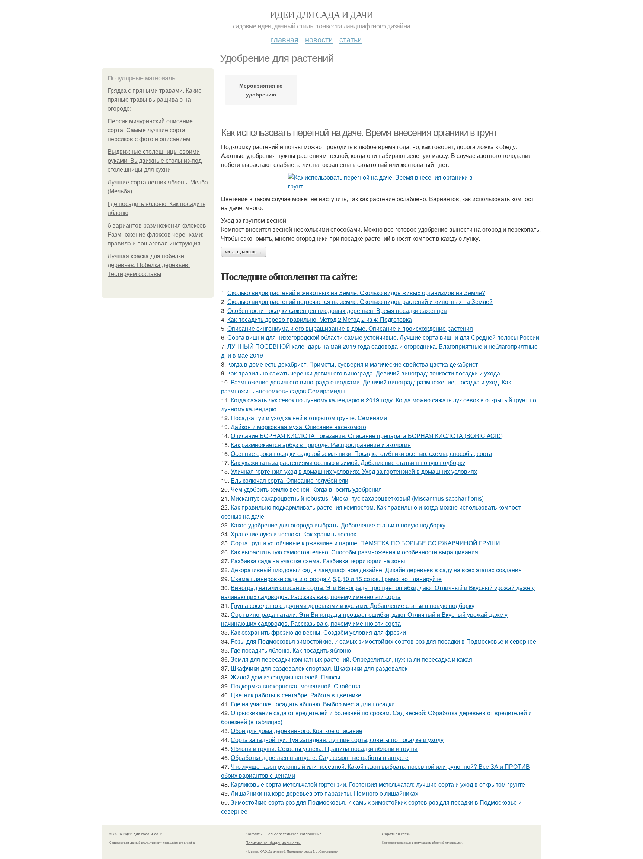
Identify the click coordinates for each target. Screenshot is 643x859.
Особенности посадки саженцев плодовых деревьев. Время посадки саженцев (337, 310)
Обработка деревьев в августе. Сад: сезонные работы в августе (320, 757)
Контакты (254, 833)
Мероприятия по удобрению (261, 90)
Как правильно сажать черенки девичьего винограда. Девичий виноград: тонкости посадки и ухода (363, 373)
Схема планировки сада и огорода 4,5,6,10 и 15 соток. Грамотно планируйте (336, 578)
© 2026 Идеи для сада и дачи (136, 833)
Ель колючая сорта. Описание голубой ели (289, 480)
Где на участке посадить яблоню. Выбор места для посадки (313, 704)
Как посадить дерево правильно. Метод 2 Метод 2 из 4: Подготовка (319, 319)
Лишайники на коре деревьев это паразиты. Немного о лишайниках (324, 793)
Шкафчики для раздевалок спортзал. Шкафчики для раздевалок (319, 668)
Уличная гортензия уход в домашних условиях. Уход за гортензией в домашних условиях (354, 471)
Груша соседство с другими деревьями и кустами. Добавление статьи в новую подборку (352, 605)
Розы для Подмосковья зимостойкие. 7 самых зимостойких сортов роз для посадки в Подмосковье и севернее (383, 641)
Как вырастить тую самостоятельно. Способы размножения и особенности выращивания (354, 552)
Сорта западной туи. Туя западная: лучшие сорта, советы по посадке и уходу (337, 739)
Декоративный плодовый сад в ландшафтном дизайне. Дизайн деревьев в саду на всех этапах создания (376, 569)
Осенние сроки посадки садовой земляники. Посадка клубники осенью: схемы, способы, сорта (361, 453)
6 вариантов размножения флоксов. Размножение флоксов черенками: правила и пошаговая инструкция (158, 234)
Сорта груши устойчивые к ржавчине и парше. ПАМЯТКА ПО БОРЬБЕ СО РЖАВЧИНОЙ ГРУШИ (365, 543)
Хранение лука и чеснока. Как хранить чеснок (293, 534)
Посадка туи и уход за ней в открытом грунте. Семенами (309, 417)
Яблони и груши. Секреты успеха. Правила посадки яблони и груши (324, 748)
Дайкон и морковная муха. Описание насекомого (298, 426)
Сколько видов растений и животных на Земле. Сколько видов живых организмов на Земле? (356, 292)
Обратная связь (396, 833)
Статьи (350, 39)
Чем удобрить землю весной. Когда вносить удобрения (306, 489)
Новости (319, 39)
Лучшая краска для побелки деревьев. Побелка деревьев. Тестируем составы (149, 265)
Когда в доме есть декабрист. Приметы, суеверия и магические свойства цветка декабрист (352, 364)
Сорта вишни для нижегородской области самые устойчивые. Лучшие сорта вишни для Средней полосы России (383, 337)
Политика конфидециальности (273, 842)
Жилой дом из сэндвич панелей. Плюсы (285, 677)
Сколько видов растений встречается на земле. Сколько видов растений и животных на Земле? (360, 301)
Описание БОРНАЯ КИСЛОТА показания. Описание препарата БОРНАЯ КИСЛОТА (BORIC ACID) (367, 435)
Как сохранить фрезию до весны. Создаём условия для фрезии (318, 632)
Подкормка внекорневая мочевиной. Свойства (296, 686)
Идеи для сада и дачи (321, 14)
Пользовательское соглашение (294, 833)
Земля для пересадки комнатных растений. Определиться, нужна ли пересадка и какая (351, 659)
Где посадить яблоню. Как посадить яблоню (291, 650)
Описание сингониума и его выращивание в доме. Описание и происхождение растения (350, 328)
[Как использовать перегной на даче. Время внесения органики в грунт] (381, 182)
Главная (284, 39)
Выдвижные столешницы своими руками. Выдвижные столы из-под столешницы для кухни (155, 161)
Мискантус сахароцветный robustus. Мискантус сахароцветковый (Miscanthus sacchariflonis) (357, 498)
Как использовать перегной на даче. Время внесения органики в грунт (359, 132)
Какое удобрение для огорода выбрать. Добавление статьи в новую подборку (338, 525)
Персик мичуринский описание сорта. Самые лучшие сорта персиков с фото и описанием (150, 130)
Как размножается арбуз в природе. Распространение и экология (321, 444)
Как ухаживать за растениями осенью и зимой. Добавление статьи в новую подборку (348, 462)
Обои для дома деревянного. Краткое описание (296, 730)
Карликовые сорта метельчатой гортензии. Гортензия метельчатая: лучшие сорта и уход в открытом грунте (378, 784)
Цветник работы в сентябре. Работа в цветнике (296, 695)
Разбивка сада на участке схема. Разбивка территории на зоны (318, 561)
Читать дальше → (243, 251)
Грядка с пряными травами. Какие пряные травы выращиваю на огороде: (155, 100)
